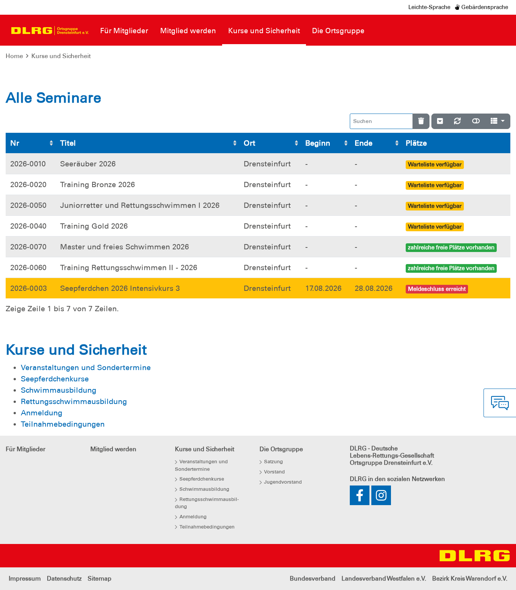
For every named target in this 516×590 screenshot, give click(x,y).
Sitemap (99, 578)
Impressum (25, 578)
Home (14, 56)
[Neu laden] (457, 121)
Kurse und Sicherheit (61, 56)
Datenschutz (64, 578)
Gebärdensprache (484, 7)
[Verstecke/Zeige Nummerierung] (439, 121)
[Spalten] (497, 121)
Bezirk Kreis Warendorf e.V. (469, 578)
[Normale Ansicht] (476, 121)
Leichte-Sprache (429, 7)
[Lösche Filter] (420, 121)
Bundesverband (312, 578)
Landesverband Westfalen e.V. (383, 578)
